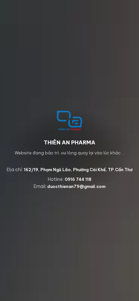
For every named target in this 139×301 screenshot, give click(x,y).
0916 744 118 (78, 179)
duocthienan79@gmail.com (76, 186)
